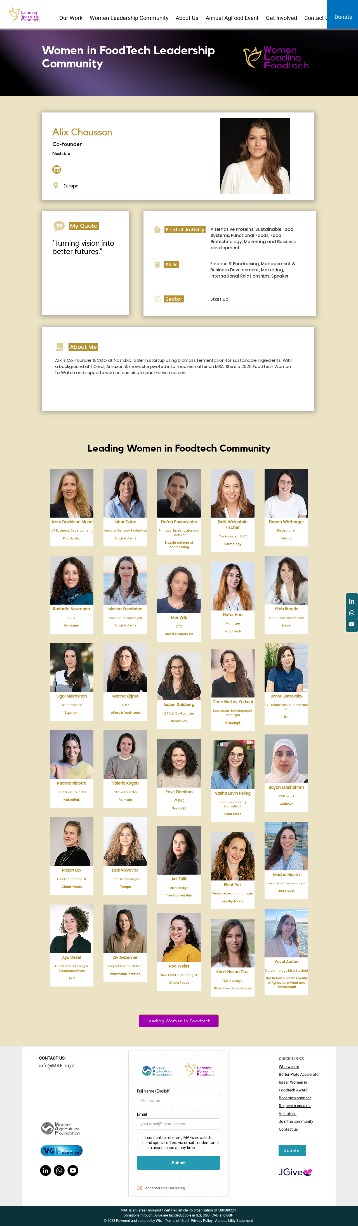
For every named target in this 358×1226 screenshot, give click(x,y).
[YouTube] (351, 624)
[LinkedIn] (351, 601)
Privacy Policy (202, 1220)
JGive (157, 1215)
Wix (159, 1220)
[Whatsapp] (351, 613)
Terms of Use (176, 1220)
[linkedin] (56, 169)
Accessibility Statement (234, 1220)
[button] (71, 15)
